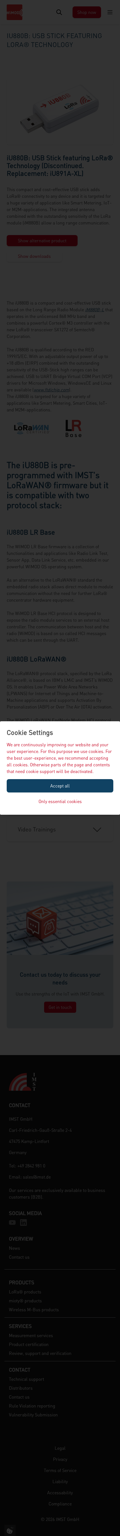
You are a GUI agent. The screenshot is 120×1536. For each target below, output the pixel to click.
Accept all (60, 786)
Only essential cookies (60, 801)
